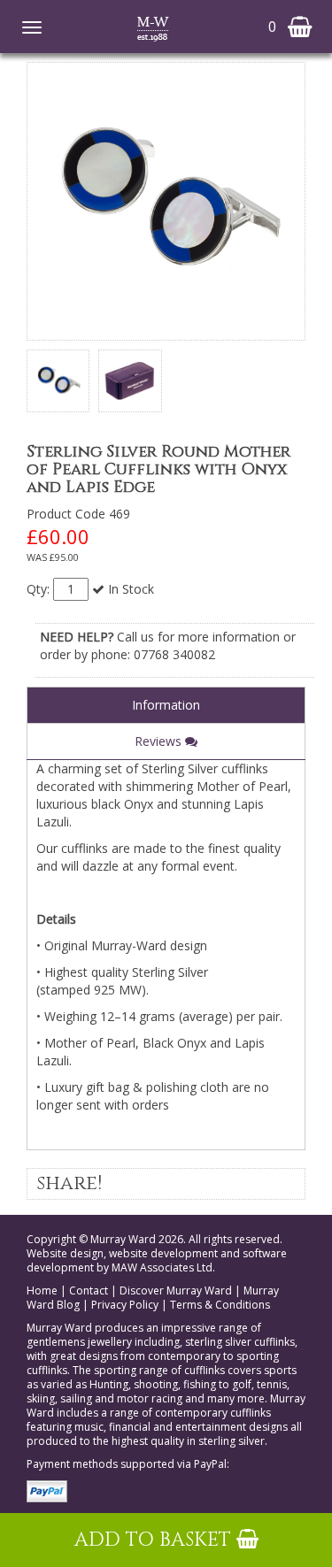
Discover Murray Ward (176, 1290)
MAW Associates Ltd (162, 1267)
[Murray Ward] (153, 27)
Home (42, 1290)
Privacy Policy (124, 1304)
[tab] (166, 705)
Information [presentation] (166, 704)
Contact (88, 1290)
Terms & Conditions (220, 1304)
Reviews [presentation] (160, 741)
